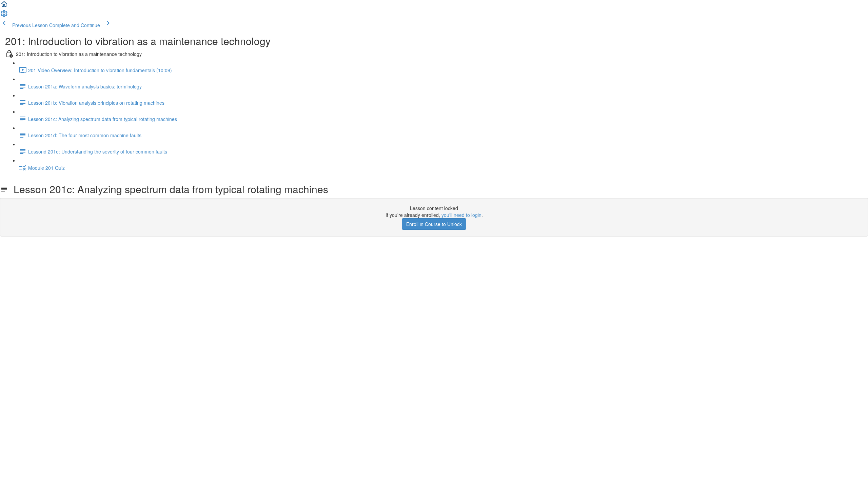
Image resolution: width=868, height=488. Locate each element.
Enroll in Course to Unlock (434, 224)
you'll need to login (461, 214)
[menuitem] (4, 15)
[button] (4, 6)
